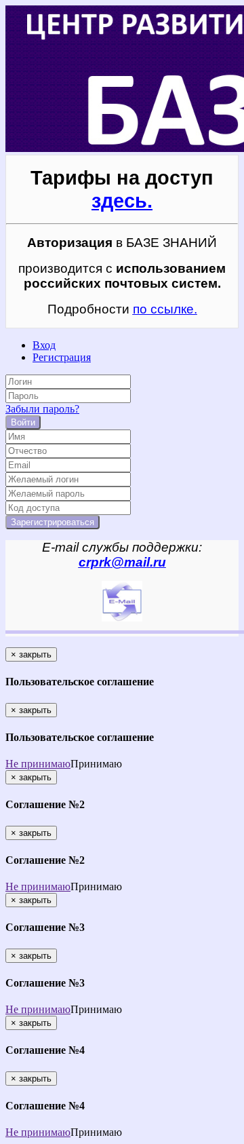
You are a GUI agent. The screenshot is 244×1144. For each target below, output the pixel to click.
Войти (23, 422)
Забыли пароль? (42, 409)
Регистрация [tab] (62, 357)
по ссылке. (165, 309)
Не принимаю (37, 763)
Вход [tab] (44, 345)
